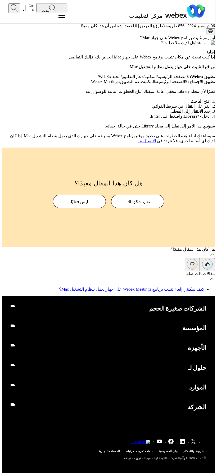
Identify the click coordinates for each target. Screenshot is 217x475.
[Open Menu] (46, 16)
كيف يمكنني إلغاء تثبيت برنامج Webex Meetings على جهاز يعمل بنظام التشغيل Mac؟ (131, 289)
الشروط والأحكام (194, 451)
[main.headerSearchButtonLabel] (14, 8)
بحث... (44, 10)
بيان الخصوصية (168, 451)
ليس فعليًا (79, 201)
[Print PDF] (210, 31)
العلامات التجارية (109, 451)
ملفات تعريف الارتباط (139, 451)
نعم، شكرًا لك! (137, 201)
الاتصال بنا (147, 141)
